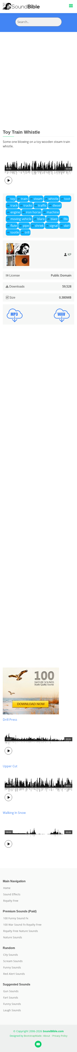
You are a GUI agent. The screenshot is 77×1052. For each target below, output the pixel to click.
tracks (28, 205)
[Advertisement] (38, 72)
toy (12, 199)
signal (54, 226)
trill (27, 232)
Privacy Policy (59, 1035)
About (46, 1035)
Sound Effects (11, 894)
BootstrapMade (32, 1035)
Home (6, 888)
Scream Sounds (13, 961)
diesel (57, 205)
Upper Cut (10, 766)
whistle (53, 199)
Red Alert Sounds (14, 974)
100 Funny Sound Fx (15, 918)
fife (66, 219)
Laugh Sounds (12, 1010)
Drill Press (10, 720)
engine (15, 212)
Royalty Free (10, 900)
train (24, 199)
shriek (39, 226)
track (14, 205)
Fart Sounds (10, 997)
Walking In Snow (14, 813)
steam (38, 199)
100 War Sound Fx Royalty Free (22, 924)
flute (13, 226)
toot (67, 199)
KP (69, 254)
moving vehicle (20, 219)
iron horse (33, 212)
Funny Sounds (12, 967)
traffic (42, 205)
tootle (14, 232)
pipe (26, 226)
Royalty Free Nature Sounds (20, 931)
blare (41, 219)
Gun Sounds (11, 991)
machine (53, 212)
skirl (67, 226)
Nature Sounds (12, 937)
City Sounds (10, 954)
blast (54, 219)
